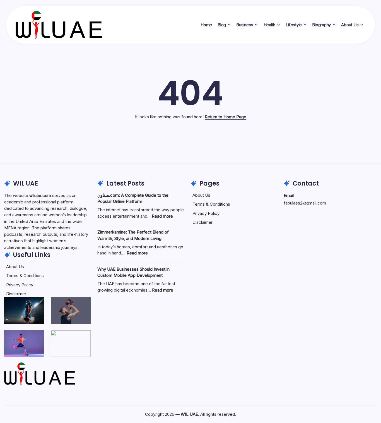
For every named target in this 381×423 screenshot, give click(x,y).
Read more (162, 216)
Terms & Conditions (25, 275)
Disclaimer (16, 293)
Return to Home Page (225, 116)
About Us (15, 266)
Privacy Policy (19, 284)
